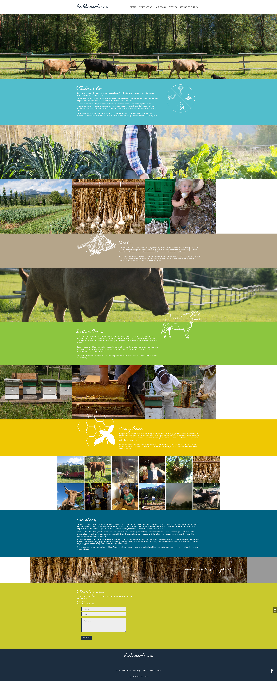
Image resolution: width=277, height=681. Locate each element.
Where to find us (189, 7)
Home (133, 7)
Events (173, 7)
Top (275, 611)
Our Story (160, 7)
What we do (145, 7)
